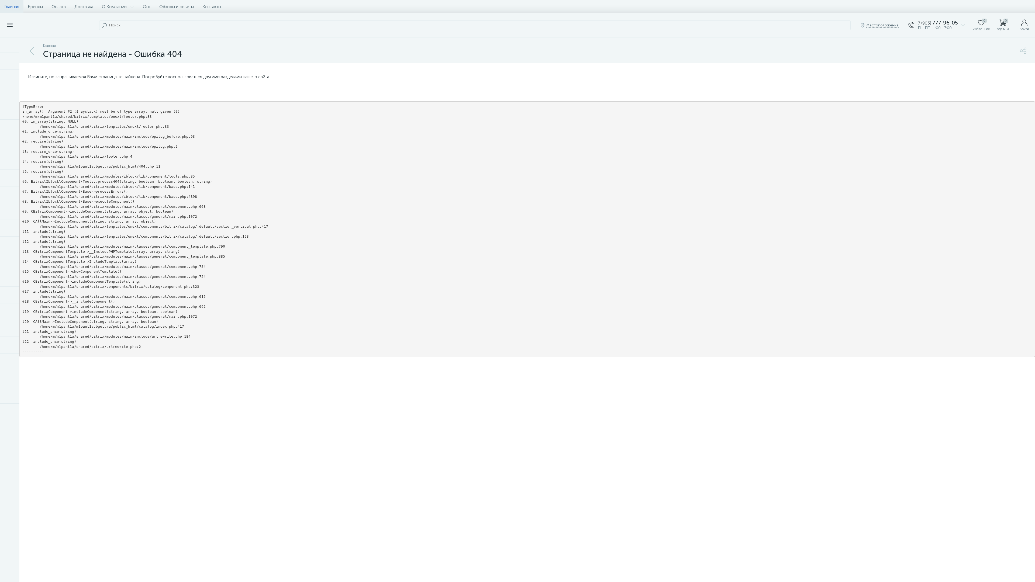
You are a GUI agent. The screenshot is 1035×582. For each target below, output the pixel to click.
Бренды (35, 6)
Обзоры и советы (176, 6)
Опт (147, 6)
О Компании (114, 6)
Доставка (83, 6)
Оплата (58, 6)
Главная (11, 6)
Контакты (211, 6)
